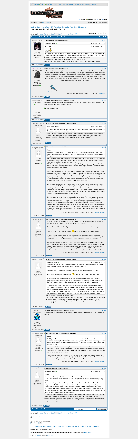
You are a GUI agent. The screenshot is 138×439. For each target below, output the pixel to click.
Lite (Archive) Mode (68, 426)
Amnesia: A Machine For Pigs (63, 27)
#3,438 (104, 310)
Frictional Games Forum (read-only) (42, 27)
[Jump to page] (76, 34)
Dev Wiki (82, 4)
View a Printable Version (39, 417)
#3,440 (104, 368)
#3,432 (104, 69)
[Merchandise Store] (93, 4)
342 (49, 34)
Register (48, 22)
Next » (72, 34)
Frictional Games (57, 4)
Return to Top (57, 426)
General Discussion (80, 27)
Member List (92, 19)
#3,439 (104, 333)
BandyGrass (51, 91)
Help (105, 19)
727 (68, 34)
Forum (63, 4)
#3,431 (104, 40)
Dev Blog (76, 4)
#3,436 (104, 219)
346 (64, 34)
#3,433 (104, 100)
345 (60, 34)
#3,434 (104, 124)
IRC (100, 19)
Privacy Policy (69, 4)
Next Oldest (35, 409)
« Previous (40, 34)
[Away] (44, 147)
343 (53, 34)
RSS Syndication (93, 426)
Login (43, 22)
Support (87, 4)
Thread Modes (103, 36)
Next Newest (44, 409)
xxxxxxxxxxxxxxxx (99, 212)
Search (83, 19)
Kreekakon (102, 93)
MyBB (38, 435)
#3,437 (104, 259)
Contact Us (38, 426)
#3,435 (104, 147)
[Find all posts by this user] (46, 65)
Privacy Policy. (87, 432)
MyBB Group (50, 435)
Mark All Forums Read (81, 426)
